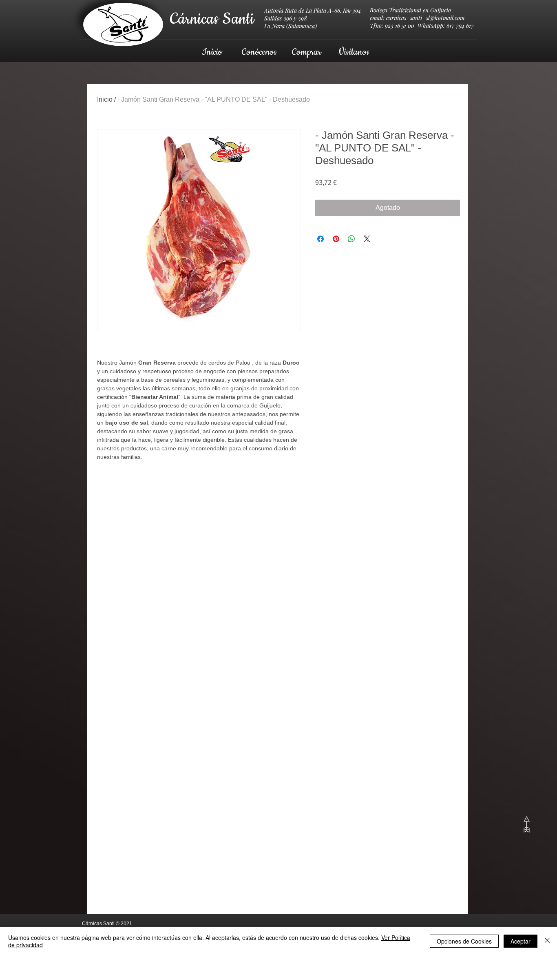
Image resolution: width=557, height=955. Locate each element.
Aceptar (520, 941)
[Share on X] (367, 239)
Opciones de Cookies (464, 941)
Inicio (105, 99)
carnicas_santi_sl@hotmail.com (425, 18)
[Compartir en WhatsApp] (351, 239)
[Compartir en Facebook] (320, 239)
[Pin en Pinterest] (336, 239)
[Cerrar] (547, 941)
